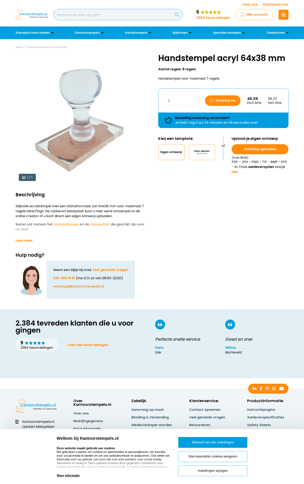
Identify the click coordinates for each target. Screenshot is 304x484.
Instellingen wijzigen (213, 470)
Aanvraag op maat (147, 410)
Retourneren (199, 425)
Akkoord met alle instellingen (213, 442)
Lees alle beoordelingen (88, 345)
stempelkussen (66, 224)
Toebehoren (275, 33)
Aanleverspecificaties (265, 417)
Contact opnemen (204, 410)
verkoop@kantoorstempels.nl (78, 286)
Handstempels (136, 33)
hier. (235, 171)
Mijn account (257, 14)
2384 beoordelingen (213, 17)
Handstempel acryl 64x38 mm (47, 47)
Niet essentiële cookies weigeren (213, 456)
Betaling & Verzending (150, 417)
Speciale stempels (227, 33)
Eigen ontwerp (171, 152)
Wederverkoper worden (151, 425)
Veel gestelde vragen (110, 269)
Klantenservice (275, 4)
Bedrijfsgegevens (88, 421)
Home (19, 47)
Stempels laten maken (33, 33)
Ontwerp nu (225, 100)
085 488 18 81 (64, 278)
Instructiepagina (261, 410)
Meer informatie (68, 475)
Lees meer (24, 240)
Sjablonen (180, 33)
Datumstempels (87, 33)
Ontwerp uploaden (260, 149)
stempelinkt (100, 224)
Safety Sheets (259, 425)
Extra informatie (87, 429)
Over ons (250, 4)
